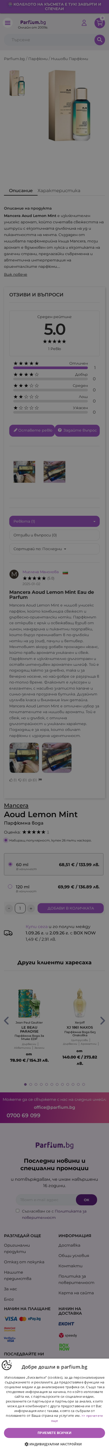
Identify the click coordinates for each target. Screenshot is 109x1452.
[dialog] (54, 1405)
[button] (54, 1444)
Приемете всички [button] (54, 1433)
